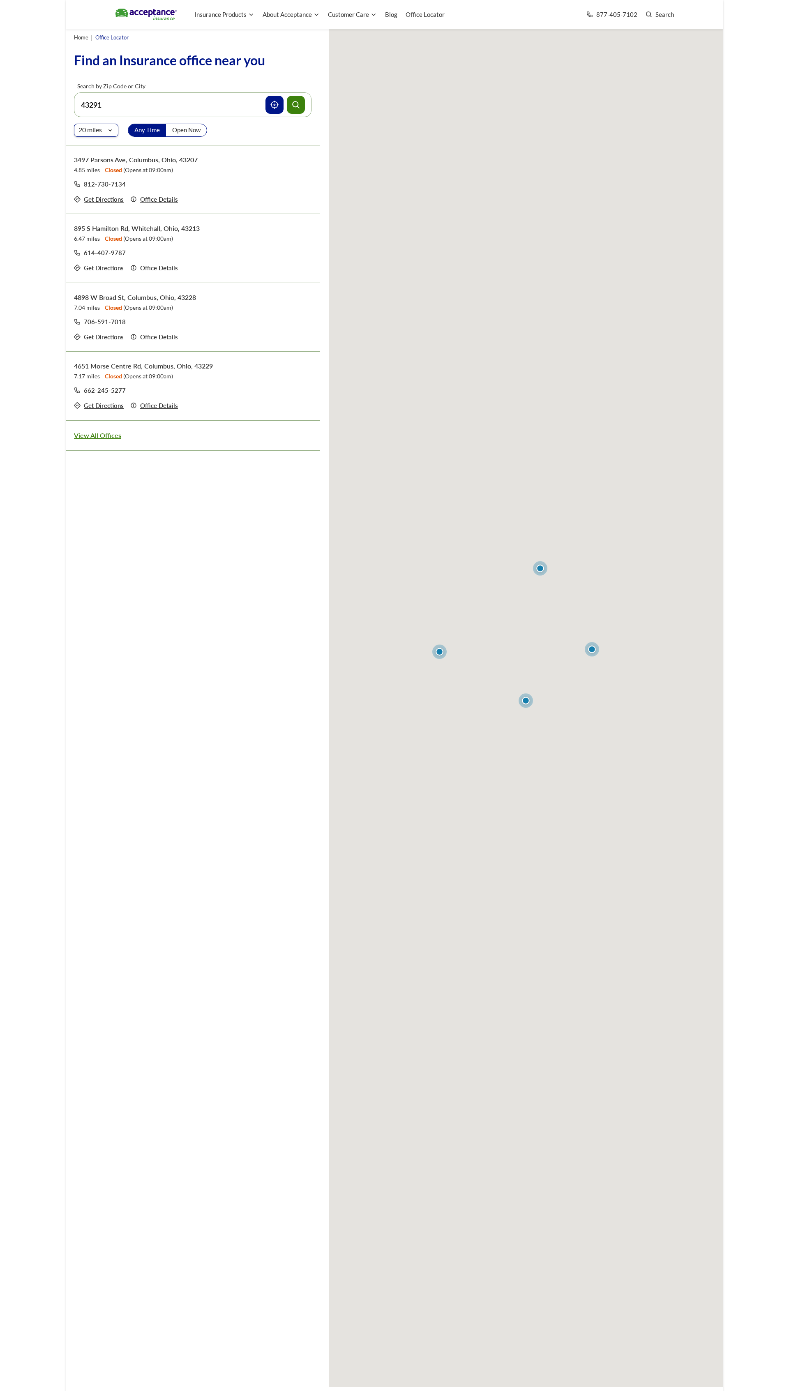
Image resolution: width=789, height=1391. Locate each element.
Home (81, 37)
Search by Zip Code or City (111, 86)
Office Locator (425, 14)
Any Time (147, 130)
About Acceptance (287, 14)
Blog (391, 14)
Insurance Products (220, 14)
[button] (526, 700)
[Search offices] (296, 105)
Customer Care (348, 14)
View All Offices (97, 435)
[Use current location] (274, 105)
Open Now (186, 130)
